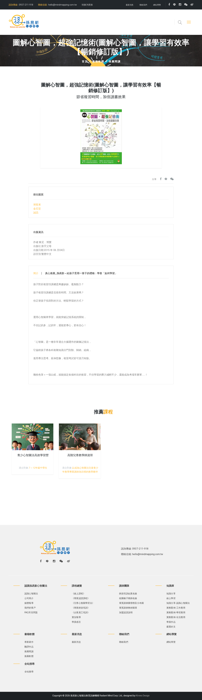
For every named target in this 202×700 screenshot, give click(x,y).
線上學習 (170, 598)
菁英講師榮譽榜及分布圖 (131, 603)
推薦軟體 (28, 656)
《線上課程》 (78, 593)
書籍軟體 (98, 61)
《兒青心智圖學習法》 (83, 603)
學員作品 (170, 622)
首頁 (85, 61)
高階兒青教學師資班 (80, 455)
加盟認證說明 (126, 612)
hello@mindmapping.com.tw (62, 4)
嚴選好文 (170, 626)
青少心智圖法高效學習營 (33, 455)
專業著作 (28, 642)
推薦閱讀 (115, 61)
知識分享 (170, 593)
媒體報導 (28, 603)
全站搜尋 (28, 671)
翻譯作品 (28, 646)
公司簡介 (28, 598)
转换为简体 (87, 4)
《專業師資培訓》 (81, 607)
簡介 (35, 273)
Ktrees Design (143, 695)
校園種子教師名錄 (128, 598)
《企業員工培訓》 (81, 612)
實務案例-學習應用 (175, 612)
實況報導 (76, 617)
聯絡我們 (143, 5)
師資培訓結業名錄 (128, 593)
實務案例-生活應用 (175, 617)
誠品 (35, 212)
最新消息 (129, 5)
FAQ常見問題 (31, 612)
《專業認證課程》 (81, 598)
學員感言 (76, 622)
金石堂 (37, 208)
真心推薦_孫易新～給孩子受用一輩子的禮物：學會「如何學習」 (81, 273)
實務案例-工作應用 (175, 607)
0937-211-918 (25, 4)
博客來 (37, 204)
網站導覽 (157, 5)
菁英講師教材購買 (128, 607)
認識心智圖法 (31, 593)
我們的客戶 (30, 607)
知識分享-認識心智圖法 (178, 603)
